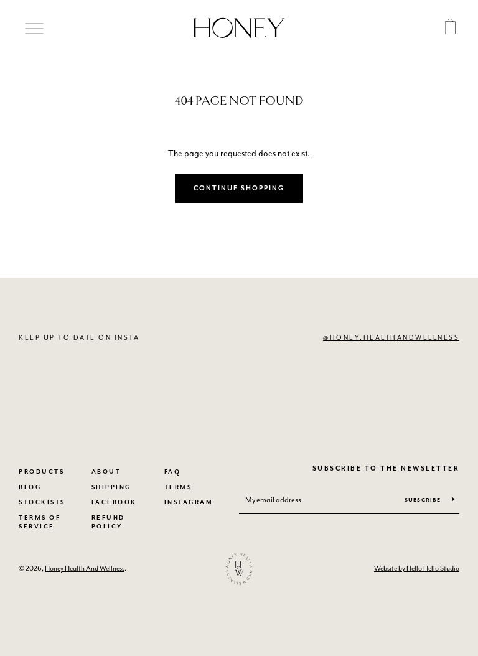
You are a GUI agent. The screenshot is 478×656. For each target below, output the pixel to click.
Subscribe (424, 500)
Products (41, 472)
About (106, 472)
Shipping (111, 487)
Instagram (188, 502)
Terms (178, 487)
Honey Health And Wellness (84, 568)
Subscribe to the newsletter (385, 468)
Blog (30, 487)
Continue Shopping (239, 188)
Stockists (42, 502)
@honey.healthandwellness (391, 338)
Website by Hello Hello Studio (416, 568)
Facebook (114, 502)
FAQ (172, 472)
